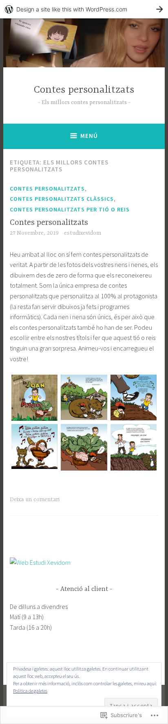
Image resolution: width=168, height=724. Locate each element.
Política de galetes (30, 691)
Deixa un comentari (35, 499)
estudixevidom (82, 233)
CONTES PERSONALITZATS (47, 188)
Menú (89, 136)
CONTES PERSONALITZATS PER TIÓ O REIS (70, 209)
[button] (34, 399)
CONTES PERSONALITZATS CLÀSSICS (62, 198)
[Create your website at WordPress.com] (84, 9)
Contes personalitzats (84, 90)
